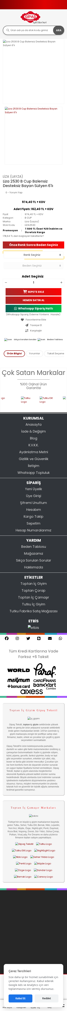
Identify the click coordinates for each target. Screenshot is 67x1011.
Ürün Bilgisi (14, 353)
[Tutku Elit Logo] (41, 401)
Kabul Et (20, 998)
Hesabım (33, 509)
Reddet (46, 998)
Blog (33, 438)
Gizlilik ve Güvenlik (33, 459)
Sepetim (33, 523)
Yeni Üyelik (33, 489)
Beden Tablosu (55, 339)
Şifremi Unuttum (33, 502)
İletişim (33, 465)
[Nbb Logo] (20, 857)
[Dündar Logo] (43, 870)
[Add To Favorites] (33, 320)
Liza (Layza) (13, 176)
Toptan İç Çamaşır (33, 597)
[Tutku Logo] (20, 401)
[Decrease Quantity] (6, 282)
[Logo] (33, 17)
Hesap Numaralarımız (33, 530)
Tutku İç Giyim (33, 604)
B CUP (28, 218)
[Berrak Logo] (22, 876)
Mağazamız (33, 553)
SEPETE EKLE (36, 292)
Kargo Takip (33, 516)
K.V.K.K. (33, 445)
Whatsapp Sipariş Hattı (35, 308)
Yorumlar (34, 353)
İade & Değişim (33, 431)
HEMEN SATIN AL (33, 300)
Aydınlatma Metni (33, 452)
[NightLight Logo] (44, 850)
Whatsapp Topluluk (33, 472)
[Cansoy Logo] (43, 876)
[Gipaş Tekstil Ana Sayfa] (24, 844)
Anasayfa (33, 424)
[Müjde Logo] (42, 863)
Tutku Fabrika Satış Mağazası (33, 611)
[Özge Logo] (23, 870)
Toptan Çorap (33, 590)
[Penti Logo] (23, 863)
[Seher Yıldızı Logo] (42, 857)
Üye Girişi (33, 496)
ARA (58, 30)
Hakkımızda (33, 567)
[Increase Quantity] (61, 282)
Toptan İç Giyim (33, 583)
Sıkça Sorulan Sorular (25, 339)
